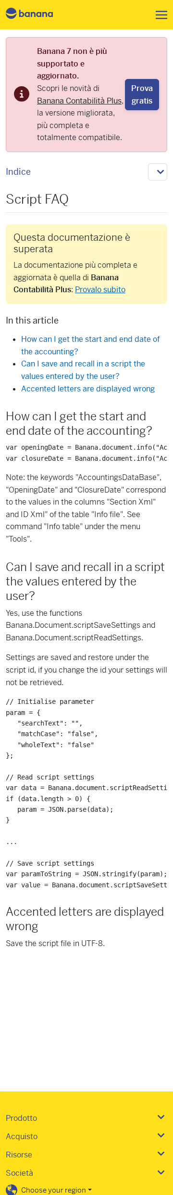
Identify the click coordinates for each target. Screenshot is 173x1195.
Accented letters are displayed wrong (88, 389)
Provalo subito (100, 290)
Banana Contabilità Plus (79, 101)
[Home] (37, 15)
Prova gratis (142, 94)
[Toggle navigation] (158, 15)
